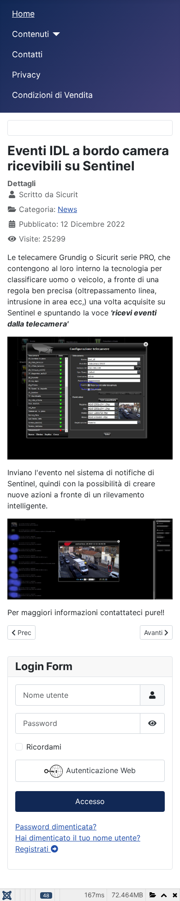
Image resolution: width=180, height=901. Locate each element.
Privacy (26, 74)
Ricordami (43, 746)
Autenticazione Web (100, 770)
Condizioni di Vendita (52, 95)
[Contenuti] (54, 34)
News (67, 209)
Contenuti (30, 34)
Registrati (33, 848)
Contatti (27, 54)
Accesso (90, 801)
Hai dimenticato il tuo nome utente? (77, 837)
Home (23, 13)
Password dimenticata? (55, 826)
